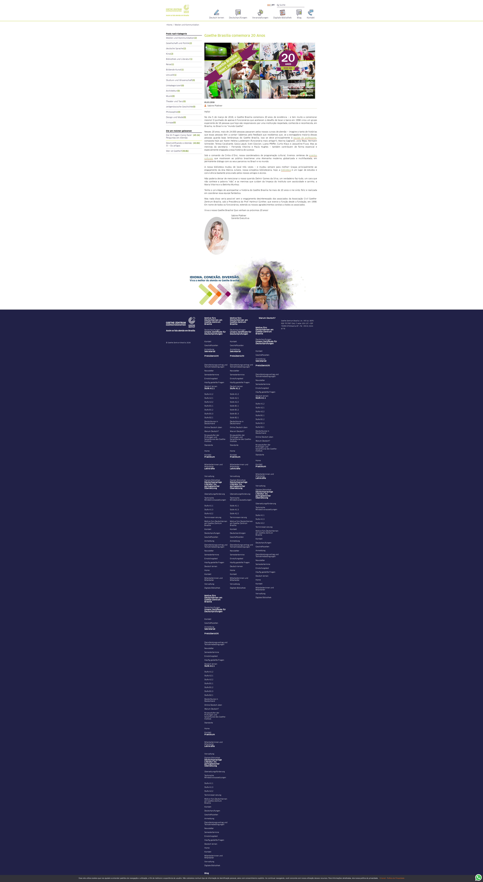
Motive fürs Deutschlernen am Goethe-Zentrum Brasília (213, 321)
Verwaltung (209, 476)
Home (169, 25)
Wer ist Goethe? (177, 151)
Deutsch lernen (210, 386)
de (268, 5)
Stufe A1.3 (208, 510)
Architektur (173, 91)
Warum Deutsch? (211, 431)
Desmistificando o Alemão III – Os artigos (183, 144)
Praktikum (209, 457)
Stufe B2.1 (208, 418)
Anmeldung (209, 349)
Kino (169, 54)
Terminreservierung (212, 517)
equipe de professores (304, 138)
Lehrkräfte (209, 469)
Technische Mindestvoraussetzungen (215, 499)
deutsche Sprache (176, 49)
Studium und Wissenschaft (180, 80)
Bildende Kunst (175, 70)
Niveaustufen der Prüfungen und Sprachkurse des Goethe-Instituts (215, 438)
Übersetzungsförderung (214, 494)
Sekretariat (209, 351)
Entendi (383, 878)
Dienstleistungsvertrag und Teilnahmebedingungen (215, 366)
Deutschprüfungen (212, 330)
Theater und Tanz (176, 101)
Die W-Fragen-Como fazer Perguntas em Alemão (183, 136)
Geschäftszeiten (211, 345)
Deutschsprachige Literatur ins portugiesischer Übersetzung (213, 485)
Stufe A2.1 (208, 398)
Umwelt (171, 75)
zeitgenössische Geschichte (180, 107)
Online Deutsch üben (213, 427)
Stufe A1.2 (208, 394)
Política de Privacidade (395, 878)
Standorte (208, 445)
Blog (206, 873)
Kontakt (207, 342)
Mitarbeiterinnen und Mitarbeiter (213, 466)
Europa (171, 123)
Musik (170, 96)
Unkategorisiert (175, 86)
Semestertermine (211, 375)
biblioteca (286, 170)
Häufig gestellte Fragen (214, 382)
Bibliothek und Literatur (179, 59)
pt (273, 5)
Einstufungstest (211, 379)
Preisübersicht (211, 356)
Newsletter (209, 371)
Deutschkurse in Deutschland (211, 423)
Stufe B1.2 (208, 410)
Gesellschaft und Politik (179, 43)
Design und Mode (176, 117)
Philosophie (173, 112)
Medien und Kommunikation (187, 25)
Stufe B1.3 (208, 414)
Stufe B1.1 (208, 406)
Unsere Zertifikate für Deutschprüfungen (215, 333)
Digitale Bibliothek (212, 480)
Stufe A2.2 (208, 402)
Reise (170, 64)
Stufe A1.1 (209, 388)
